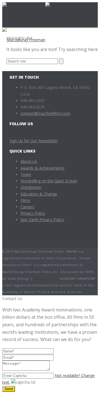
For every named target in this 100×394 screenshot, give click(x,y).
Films (25, 200)
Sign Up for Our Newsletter (33, 140)
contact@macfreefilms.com (45, 113)
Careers (27, 206)
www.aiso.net (45, 278)
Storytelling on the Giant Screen (49, 180)
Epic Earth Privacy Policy (42, 219)
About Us (29, 161)
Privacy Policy (33, 213)
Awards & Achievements (42, 168)
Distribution (31, 187)
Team (26, 174)
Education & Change (39, 194)
